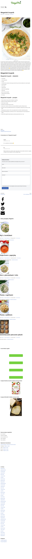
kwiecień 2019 (3, 528)
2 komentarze (11, 14)
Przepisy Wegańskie (7, 297)
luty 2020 (2, 513)
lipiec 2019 (2, 523)
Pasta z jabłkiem (6, 315)
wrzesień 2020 (3, 502)
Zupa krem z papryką (8, 255)
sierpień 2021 (3, 486)
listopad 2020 (3, 499)
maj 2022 (2, 477)
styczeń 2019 (3, 532)
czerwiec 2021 (3, 489)
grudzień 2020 (3, 498)
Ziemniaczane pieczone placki (11, 335)
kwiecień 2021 (3, 492)
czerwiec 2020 (3, 507)
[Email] (3, 214)
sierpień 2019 (3, 522)
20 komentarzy (18, 297)
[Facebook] (3, 201)
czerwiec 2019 (3, 525)
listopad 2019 (3, 517)
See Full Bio (2, 130)
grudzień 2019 (3, 516)
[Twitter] (3, 205)
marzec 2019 (2, 529)
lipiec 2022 (2, 474)
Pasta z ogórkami (6, 295)
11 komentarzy (18, 337)
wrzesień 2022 (3, 471)
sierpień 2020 (3, 504)
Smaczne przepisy (3, 444)
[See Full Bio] (4, 130)
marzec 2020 (2, 511)
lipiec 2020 (2, 505)
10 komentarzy (18, 317)
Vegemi (3, 14)
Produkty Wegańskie (4, 540)
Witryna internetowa (5, 171)
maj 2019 (2, 526)
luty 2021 (2, 495)
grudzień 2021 (3, 480)
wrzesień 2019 (3, 520)
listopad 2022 (3, 468)
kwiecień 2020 (3, 510)
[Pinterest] (3, 210)
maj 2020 (2, 508)
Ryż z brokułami (6, 235)
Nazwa (3, 164)
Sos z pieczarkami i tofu (9, 275)
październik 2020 (3, 501)
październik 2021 (3, 483)
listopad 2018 (3, 535)
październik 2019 (3, 519)
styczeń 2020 (3, 514)
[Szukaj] (5, 7)
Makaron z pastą (5, 447)
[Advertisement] (16, 424)
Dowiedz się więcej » (11, 279)
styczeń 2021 (3, 496)
